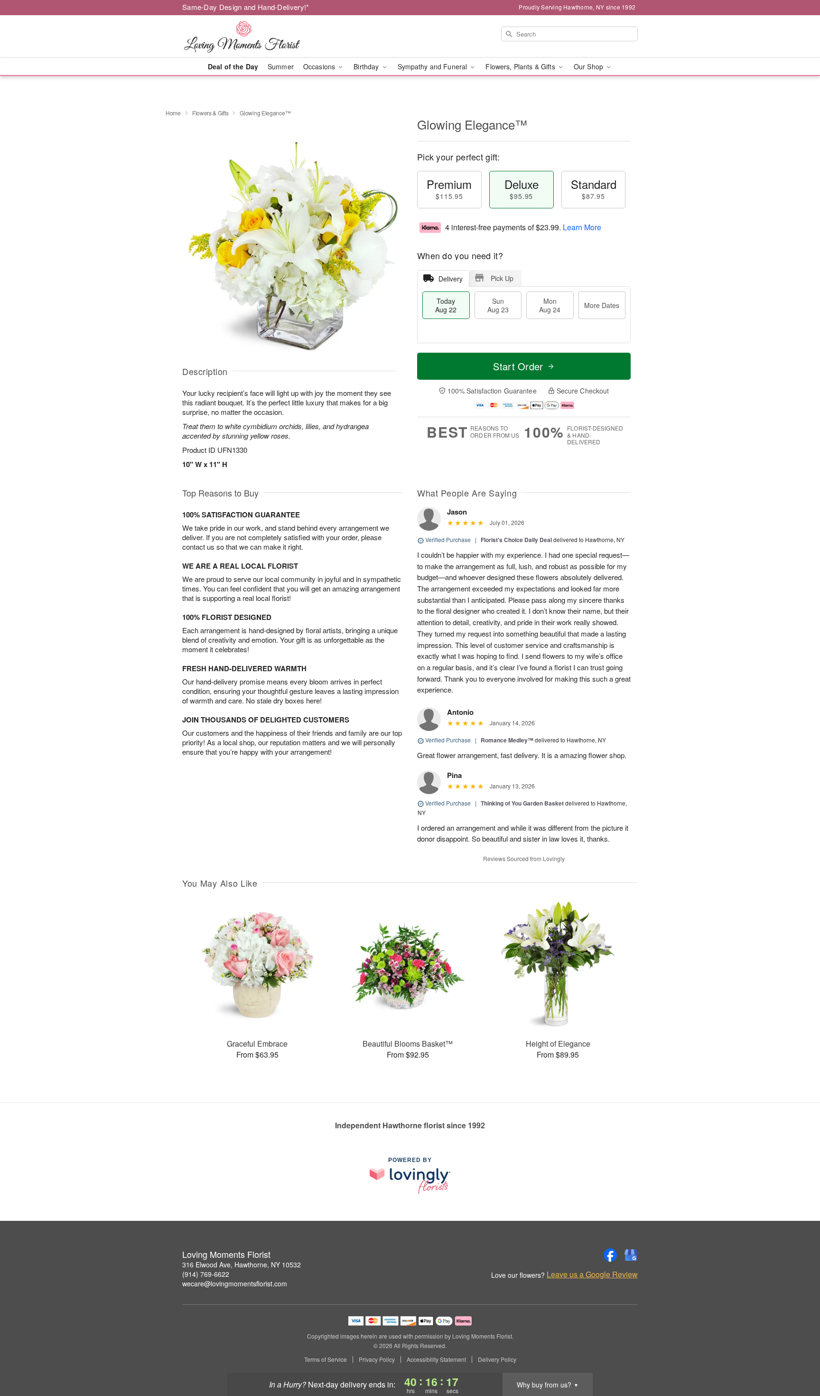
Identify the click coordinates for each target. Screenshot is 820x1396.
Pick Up (502, 278)
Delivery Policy (497, 1359)
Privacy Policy (377, 1359)
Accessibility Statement (436, 1359)
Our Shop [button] (589, 66)
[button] (795, 1356)
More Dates (601, 305)
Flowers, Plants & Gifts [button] (521, 66)
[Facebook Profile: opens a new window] (610, 1255)
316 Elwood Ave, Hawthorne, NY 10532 (241, 1264)
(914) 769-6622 (205, 1274)
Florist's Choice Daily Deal (516, 539)
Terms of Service (325, 1359)
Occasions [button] (320, 66)
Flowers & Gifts (210, 113)
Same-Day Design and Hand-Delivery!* (245, 7)
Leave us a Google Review (592, 1274)
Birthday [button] (367, 66)
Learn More (582, 227)
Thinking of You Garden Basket (522, 803)
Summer (281, 66)
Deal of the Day (233, 66)
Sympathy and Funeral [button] (433, 66)
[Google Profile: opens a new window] (631, 1255)
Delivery (450, 278)
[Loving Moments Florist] (250, 36)
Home (173, 113)
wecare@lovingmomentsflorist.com (234, 1283)
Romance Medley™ (507, 740)
